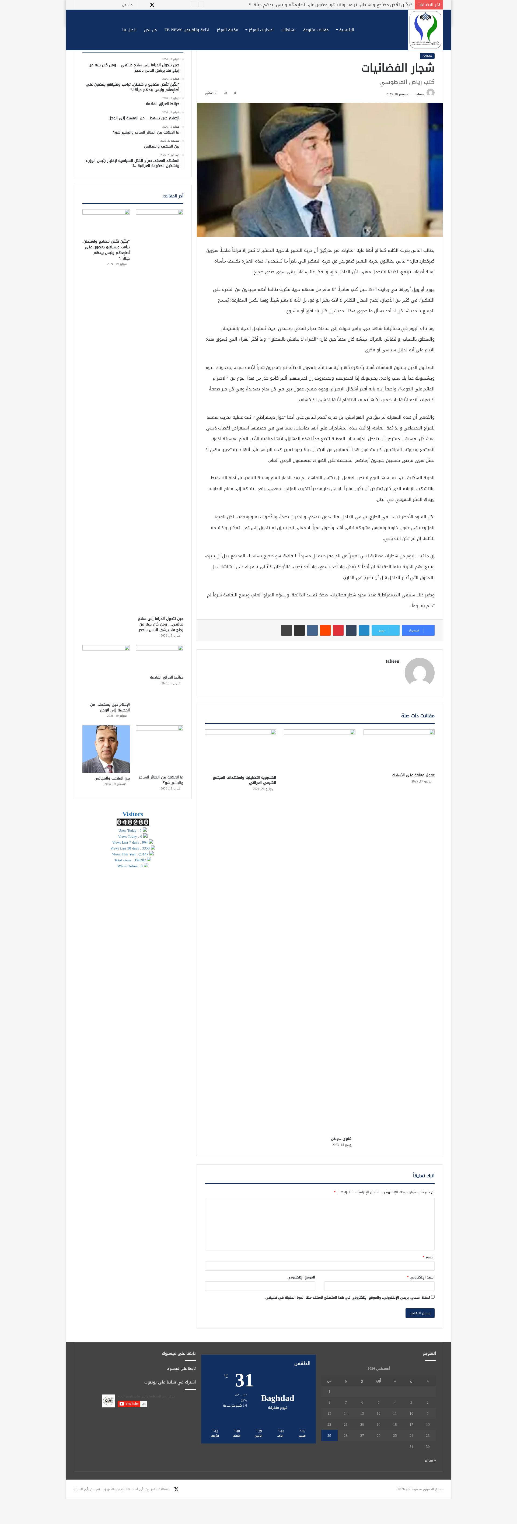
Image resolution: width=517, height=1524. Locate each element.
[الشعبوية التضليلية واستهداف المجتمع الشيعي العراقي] (240, 750)
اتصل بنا (129, 30)
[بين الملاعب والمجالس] (106, 749)
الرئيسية (346, 30)
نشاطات (288, 30)
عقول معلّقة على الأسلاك (413, 775)
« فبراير (430, 1460)
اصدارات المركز (261, 30)
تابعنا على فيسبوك (181, 1368)
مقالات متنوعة (316, 30)
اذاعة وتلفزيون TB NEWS (187, 30)
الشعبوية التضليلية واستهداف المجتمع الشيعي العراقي (244, 780)
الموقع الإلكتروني (301, 1277)
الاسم (429, 1257)
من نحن (150, 30)
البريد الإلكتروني (421, 1277)
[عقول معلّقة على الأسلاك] (399, 749)
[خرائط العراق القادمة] (159, 658)
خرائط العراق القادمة (392, 5)
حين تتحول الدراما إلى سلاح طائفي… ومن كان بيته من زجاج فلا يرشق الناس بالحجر (160, 624)
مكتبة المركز (227, 30)
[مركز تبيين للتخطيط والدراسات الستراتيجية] (425, 30)
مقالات (427, 56)
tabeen (420, 94)
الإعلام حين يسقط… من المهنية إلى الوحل (110, 707)
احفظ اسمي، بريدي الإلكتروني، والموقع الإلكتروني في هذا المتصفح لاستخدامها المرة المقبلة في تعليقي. (347, 1297)
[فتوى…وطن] (319, 931)
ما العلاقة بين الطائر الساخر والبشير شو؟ (161, 780)
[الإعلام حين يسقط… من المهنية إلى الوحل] (106, 672)
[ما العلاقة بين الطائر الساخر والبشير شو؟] (159, 748)
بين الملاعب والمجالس (112, 778)
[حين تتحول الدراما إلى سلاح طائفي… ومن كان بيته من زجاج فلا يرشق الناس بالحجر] (159, 411)
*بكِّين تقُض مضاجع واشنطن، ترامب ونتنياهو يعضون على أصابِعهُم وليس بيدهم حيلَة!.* (106, 250)
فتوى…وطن (343, 1138)
